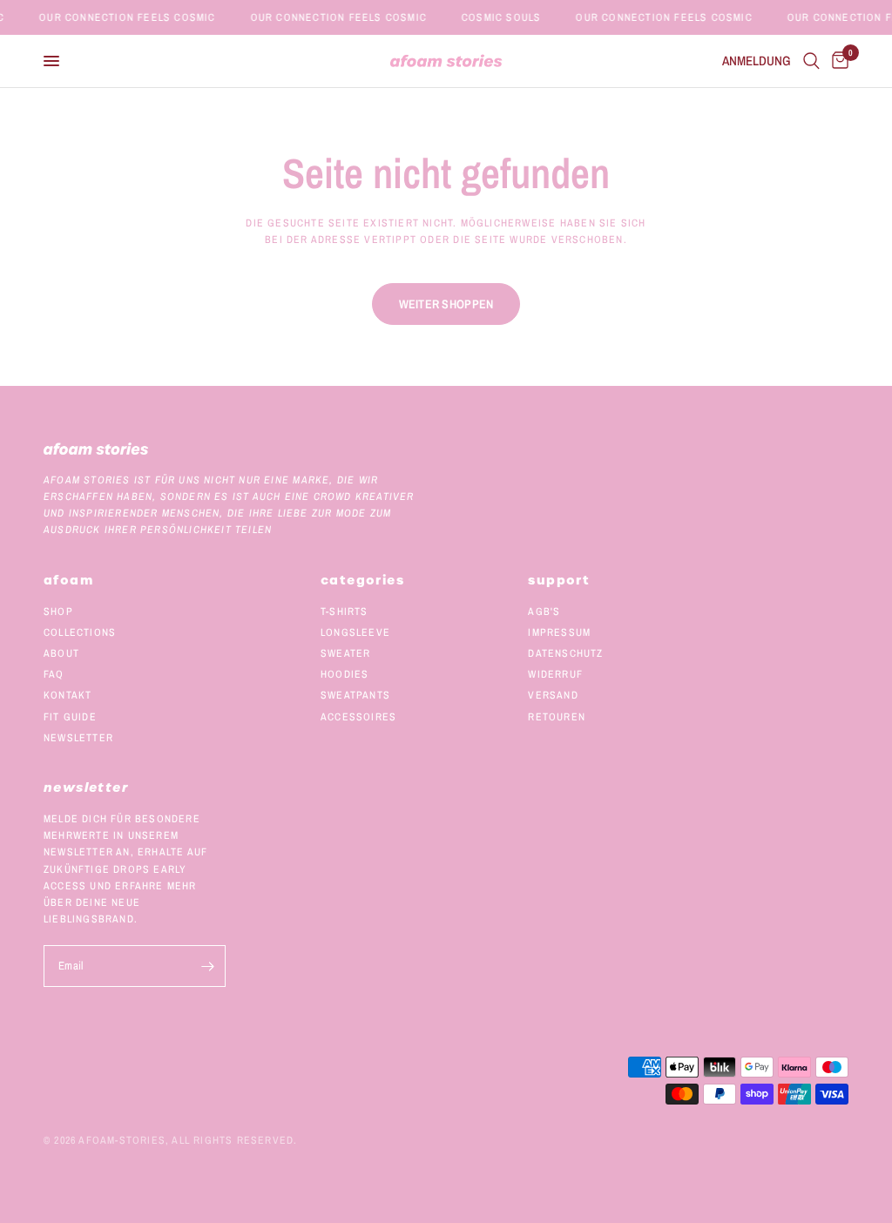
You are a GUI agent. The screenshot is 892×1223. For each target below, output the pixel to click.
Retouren (556, 717)
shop (58, 611)
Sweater (345, 653)
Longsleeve (355, 632)
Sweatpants (355, 695)
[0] (837, 61)
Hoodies (344, 674)
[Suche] (811, 61)
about (61, 653)
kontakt (67, 695)
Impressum (559, 632)
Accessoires (358, 717)
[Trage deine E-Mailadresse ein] (208, 966)
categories (362, 580)
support (559, 580)
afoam (68, 580)
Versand (553, 695)
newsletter (78, 738)
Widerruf (555, 674)
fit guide (70, 717)
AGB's (544, 611)
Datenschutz (565, 653)
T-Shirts (344, 611)
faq (54, 674)
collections (80, 632)
